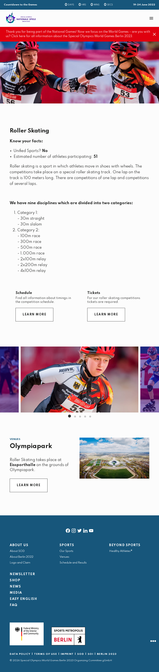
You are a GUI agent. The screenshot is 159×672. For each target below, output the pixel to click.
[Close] (154, 34)
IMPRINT (67, 654)
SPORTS (67, 545)
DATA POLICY (20, 654)
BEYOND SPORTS (125, 545)
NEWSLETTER (22, 574)
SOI (90, 654)
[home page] (21, 17)
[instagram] (74, 530)
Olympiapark (31, 446)
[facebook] (68, 530)
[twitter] (79, 530)
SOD (80, 654)
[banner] (79, 18)
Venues (15, 439)
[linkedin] (85, 530)
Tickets (93, 293)
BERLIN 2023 (107, 654)
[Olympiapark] (114, 458)
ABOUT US (19, 545)
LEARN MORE (34, 314)
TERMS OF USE (45, 654)
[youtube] (91, 530)
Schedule (24, 293)
